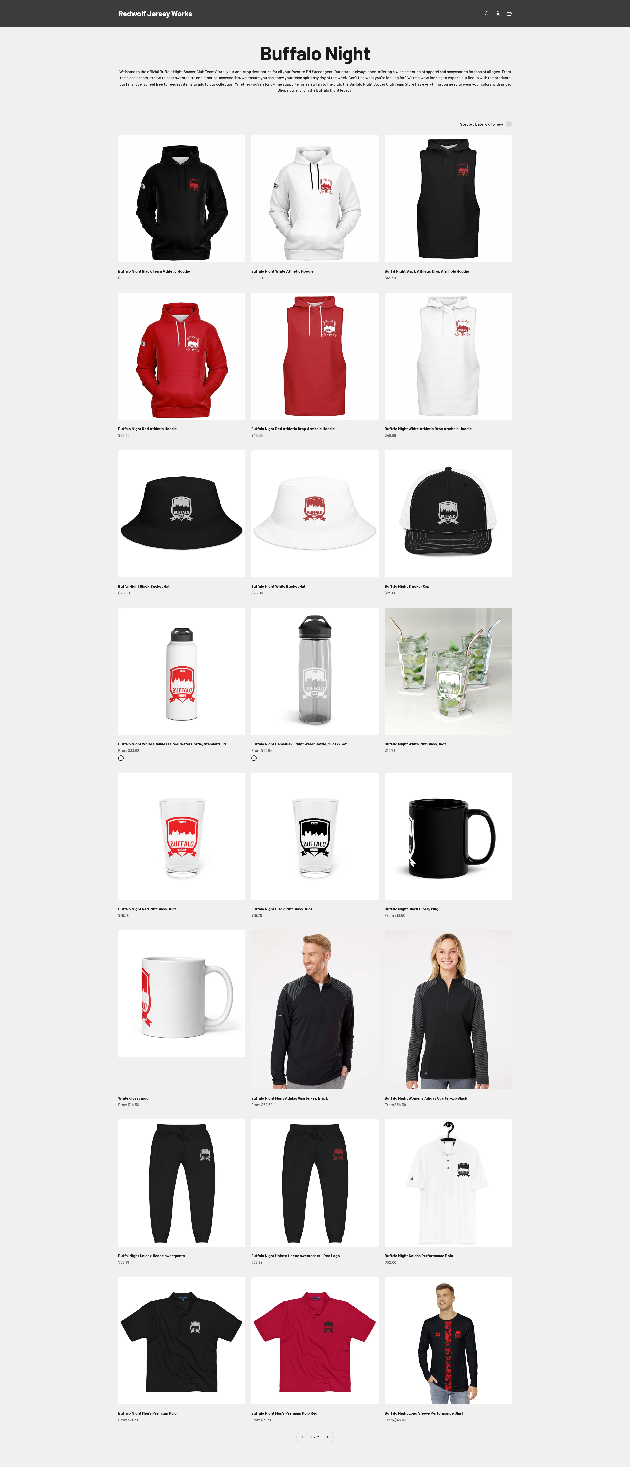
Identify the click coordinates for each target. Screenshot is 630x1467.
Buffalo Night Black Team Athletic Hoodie (154, 271)
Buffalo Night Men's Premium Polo (147, 1413)
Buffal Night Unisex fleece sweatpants (151, 1255)
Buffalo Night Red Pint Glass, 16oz (147, 908)
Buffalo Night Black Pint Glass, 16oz (281, 908)
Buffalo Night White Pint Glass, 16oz (415, 743)
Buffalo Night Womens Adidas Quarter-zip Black (426, 1098)
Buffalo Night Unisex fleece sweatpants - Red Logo (295, 1255)
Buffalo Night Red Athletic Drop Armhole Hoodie (293, 428)
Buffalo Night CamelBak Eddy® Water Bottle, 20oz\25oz (299, 743)
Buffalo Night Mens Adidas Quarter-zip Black (289, 1098)
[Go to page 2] (327, 1437)
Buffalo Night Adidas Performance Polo (419, 1255)
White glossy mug (133, 1098)
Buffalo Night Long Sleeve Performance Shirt (424, 1413)
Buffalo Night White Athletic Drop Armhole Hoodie (428, 428)
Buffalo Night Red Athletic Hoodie (147, 428)
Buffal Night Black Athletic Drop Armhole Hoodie (427, 271)
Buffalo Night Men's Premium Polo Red (284, 1413)
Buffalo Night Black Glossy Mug (411, 908)
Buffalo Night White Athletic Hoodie (282, 271)
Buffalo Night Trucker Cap (407, 586)
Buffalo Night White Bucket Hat (278, 586)
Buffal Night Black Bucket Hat (144, 586)
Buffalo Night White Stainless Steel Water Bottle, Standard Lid (172, 743)
